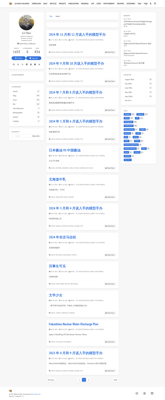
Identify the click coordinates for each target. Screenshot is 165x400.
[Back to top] (125, 395)
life (125, 46)
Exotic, (67, 284)
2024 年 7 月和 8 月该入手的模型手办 (75, 92)
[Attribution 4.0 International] (144, 393)
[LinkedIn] (27, 64)
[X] (22, 64)
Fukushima (67, 342)
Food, (76, 168)
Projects (62, 3)
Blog (45, 3)
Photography (109, 3)
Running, (59, 255)
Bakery (71, 197)
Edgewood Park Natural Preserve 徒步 (137, 43)
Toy (81, 52)
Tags (139, 3)
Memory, (65, 168)
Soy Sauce (89, 168)
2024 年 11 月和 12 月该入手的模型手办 (77, 34)
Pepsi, (62, 284)
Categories (131, 3)
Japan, (53, 52)
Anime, (58, 313)
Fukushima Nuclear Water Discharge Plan (73, 324)
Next (115, 380)
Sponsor (34, 58)
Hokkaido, (60, 197)
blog (72, 329)
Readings (85, 3)
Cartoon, (64, 313)
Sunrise (72, 313)
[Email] (31, 64)
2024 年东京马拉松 (62, 237)
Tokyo (74, 255)
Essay (99, 3)
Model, (71, 52)
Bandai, (58, 52)
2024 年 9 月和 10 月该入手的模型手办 (76, 63)
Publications (73, 3)
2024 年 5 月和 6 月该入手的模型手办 (76, 121)
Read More (111, 52)
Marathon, (67, 255)
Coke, (58, 284)
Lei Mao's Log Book (22, 3)
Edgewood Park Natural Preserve (136, 53)
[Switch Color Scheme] (151, 3)
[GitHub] (155, 3)
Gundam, (65, 52)
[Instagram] (18, 64)
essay (73, 40)
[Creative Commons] (137, 393)
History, (59, 168)
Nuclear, (59, 342)
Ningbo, (82, 168)
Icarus (38, 394)
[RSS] (39, 64)
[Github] (14, 64)
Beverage (74, 284)
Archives (120, 3)
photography (129, 55)
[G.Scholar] (35, 64)
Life (92, 3)
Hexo (33, 394)
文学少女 (55, 295)
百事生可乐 (57, 266)
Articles (53, 3)
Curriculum (36, 3)
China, (71, 168)
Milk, (66, 197)
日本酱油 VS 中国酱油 (65, 150)
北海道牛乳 (57, 179)
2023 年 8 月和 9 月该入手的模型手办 (76, 353)
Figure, (77, 52)
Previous (51, 380)
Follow (19, 58)
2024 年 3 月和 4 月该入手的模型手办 (76, 208)
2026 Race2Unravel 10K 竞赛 (134, 63)
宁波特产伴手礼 (130, 34)
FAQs (146, 3)
